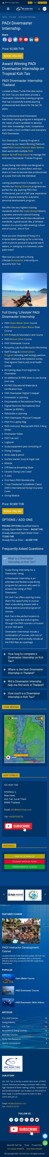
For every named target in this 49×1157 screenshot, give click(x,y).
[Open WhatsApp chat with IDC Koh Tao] (45, 1143)
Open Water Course (25, 978)
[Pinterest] (20, 39)
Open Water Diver (19, 323)
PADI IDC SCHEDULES (24, 856)
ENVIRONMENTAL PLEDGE (24, 866)
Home (4, 17)
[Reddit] (36, 39)
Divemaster (17, 260)
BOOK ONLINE (13, 56)
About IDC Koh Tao (14, 1145)
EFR (6, 334)
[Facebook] (4, 39)
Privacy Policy (37, 1145)
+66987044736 (15, 816)
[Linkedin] (31, 39)
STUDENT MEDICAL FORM (25, 861)
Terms (26, 1145)
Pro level (12, 17)
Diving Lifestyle (23, 186)
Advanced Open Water (22, 327)
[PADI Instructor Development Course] (21, 931)
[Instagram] (10, 39)
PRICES (30, 3)
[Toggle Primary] (8, 9)
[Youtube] (26, 39)
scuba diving (30, 211)
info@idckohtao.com (21, 809)
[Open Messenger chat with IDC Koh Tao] (45, 1136)
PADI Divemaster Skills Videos (30, 1002)
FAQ (35, 3)
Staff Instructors (21, 154)
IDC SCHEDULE (42, 3)
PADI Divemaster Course (27, 990)
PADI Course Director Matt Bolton (26, 147)
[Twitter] (15, 39)
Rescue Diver (17, 339)
